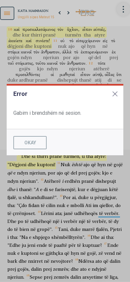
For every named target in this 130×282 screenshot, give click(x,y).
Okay (30, 143)
